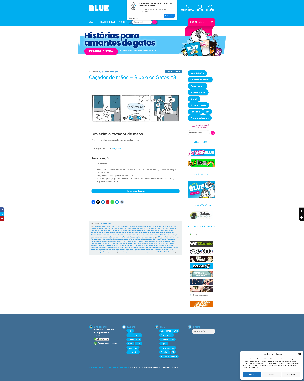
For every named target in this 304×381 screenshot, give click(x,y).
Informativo (133, 352)
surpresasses (129, 250)
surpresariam (134, 247)
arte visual (121, 226)
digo (96, 230)
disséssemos (155, 232)
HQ (92, 239)
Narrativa (119, 241)
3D (207, 111)
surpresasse (94, 250)
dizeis (100, 235)
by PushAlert (134, 18)
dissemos (157, 230)
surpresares (119, 247)
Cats (163, 226)
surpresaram (130, 245)
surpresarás (154, 245)
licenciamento (106, 241)
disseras (100, 232)
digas (92, 230)
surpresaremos (111, 247)
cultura (148, 228)
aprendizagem (110, 226)
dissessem (148, 232)
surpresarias (152, 247)
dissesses (162, 232)
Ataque (127, 226)
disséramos (94, 232)
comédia (93, 228)
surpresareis (94, 247)
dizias (161, 235)
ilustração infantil (151, 239)
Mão (111, 241)
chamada (167, 226)
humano (96, 239)
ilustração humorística (139, 239)
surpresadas (149, 243)
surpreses (142, 252)
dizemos (109, 235)
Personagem (140, 241)
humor (101, 239)
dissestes (168, 232)
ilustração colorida (126, 239)
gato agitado (137, 237)
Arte (116, 226)
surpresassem (111, 250)
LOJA (91, 22)
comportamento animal (103, 228)
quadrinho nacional (96, 243)
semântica (119, 243)
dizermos (139, 235)
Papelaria (195, 111)
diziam (151, 235)
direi (109, 230)
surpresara (123, 245)
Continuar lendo (140, 191)
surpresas (175, 247)
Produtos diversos (199, 118)
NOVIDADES (197, 73)
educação (174, 235)
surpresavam (160, 250)
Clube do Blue (134, 339)
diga (162, 228)
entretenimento (113, 237)
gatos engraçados (150, 237)
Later (156, 15)
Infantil (159, 239)
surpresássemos (120, 250)
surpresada (142, 243)
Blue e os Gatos (142, 226)
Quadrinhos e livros (199, 79)
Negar (271, 374)
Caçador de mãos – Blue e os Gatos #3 (132, 77)
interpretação (171, 239)
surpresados (164, 243)
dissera (166, 230)
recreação (112, 243)
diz (97, 235)
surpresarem (102, 247)
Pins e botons (197, 86)
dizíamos (156, 235)
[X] (2, 214)
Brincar (149, 226)
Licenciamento (134, 335)
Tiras (109, 223)
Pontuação (166, 241)
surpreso (148, 252)
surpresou (154, 252)
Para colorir (133, 347)
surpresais (171, 243)
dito (173, 232)
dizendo (115, 235)
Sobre (130, 343)
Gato (131, 237)
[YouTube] (2, 218)
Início (130, 330)
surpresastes (145, 250)
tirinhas (170, 252)
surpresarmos (168, 247)
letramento (94, 241)
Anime (104, 226)
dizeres (134, 235)
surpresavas (94, 252)
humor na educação (108, 239)
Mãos (114, 241)
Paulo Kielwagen (131, 241)
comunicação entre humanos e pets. (129, 228)
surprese (109, 252)
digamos (174, 228)
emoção (93, 237)
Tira (158, 252)
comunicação (115, 228)
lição (99, 241)
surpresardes (162, 245)
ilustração (118, 239)
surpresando (109, 245)
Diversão (93, 235)
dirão (102, 230)
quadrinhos (106, 243)
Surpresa (136, 243)
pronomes (172, 241)
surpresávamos (168, 250)
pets (160, 241)
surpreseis (121, 252)
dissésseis (142, 232)
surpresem (128, 252)
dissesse (135, 232)
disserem (118, 232)
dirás (105, 230)
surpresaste (137, 250)
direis (112, 230)
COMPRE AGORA (101, 51)
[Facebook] (2, 209)
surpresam (94, 245)
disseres (123, 232)
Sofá (124, 243)
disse (152, 230)
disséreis (112, 232)
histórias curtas (174, 237)
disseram (171, 230)
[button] (299, 354)
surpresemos (135, 252)
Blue (113, 148)
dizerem (129, 235)
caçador (154, 226)
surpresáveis (102, 252)
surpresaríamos (143, 247)
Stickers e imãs (197, 92)
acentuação (98, 226)
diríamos (130, 230)
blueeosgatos (114, 72)
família (128, 237)
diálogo (158, 228)
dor (169, 235)
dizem (105, 235)
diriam (125, 230)
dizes (144, 235)
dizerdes (123, 235)
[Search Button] (155, 22)
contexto (142, 228)
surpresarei (170, 245)
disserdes (106, 232)
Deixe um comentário (173, 71)
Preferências (291, 374)
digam (170, 228)
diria (121, 230)
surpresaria (127, 247)
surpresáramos (139, 245)
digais (166, 228)
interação (164, 239)
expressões (122, 237)
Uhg (174, 252)
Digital (193, 99)
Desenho (153, 228)
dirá (99, 230)
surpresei (114, 252)
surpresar (116, 245)
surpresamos (101, 245)
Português (103, 223)
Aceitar (252, 374)
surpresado (157, 243)
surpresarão (147, 245)
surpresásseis (103, 250)
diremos (117, 230)
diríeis (139, 230)
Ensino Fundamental (102, 237)
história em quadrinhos (162, 237)
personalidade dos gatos (152, 241)
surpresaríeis (160, 247)
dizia (147, 235)
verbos (178, 252)
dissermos (130, 232)
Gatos (143, 237)
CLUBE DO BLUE (108, 22)
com (175, 226)
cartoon (159, 226)
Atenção (131, 226)
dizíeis (165, 235)
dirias (135, 230)
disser (162, 230)
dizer (119, 235)
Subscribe (169, 15)
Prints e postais (198, 105)
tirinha (166, 252)
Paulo (118, 148)
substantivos (129, 243)
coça (172, 226)
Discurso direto (145, 230)
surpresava (152, 250)
